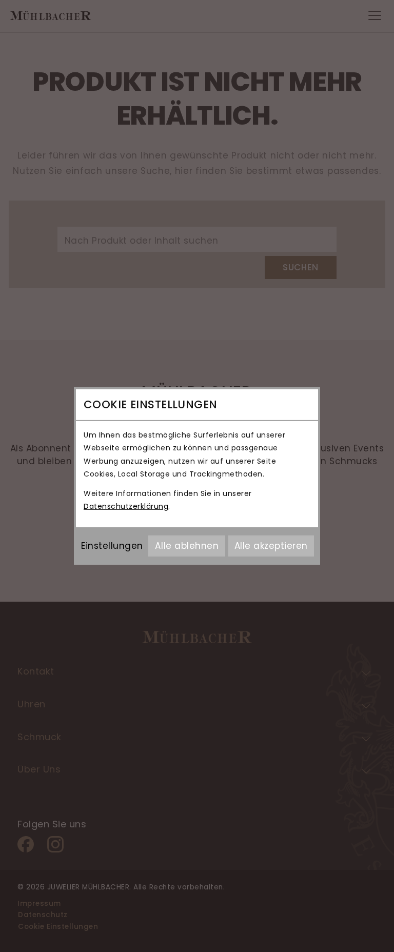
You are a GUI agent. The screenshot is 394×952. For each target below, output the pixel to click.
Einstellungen (112, 546)
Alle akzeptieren (271, 546)
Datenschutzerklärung (126, 506)
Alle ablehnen (187, 546)
